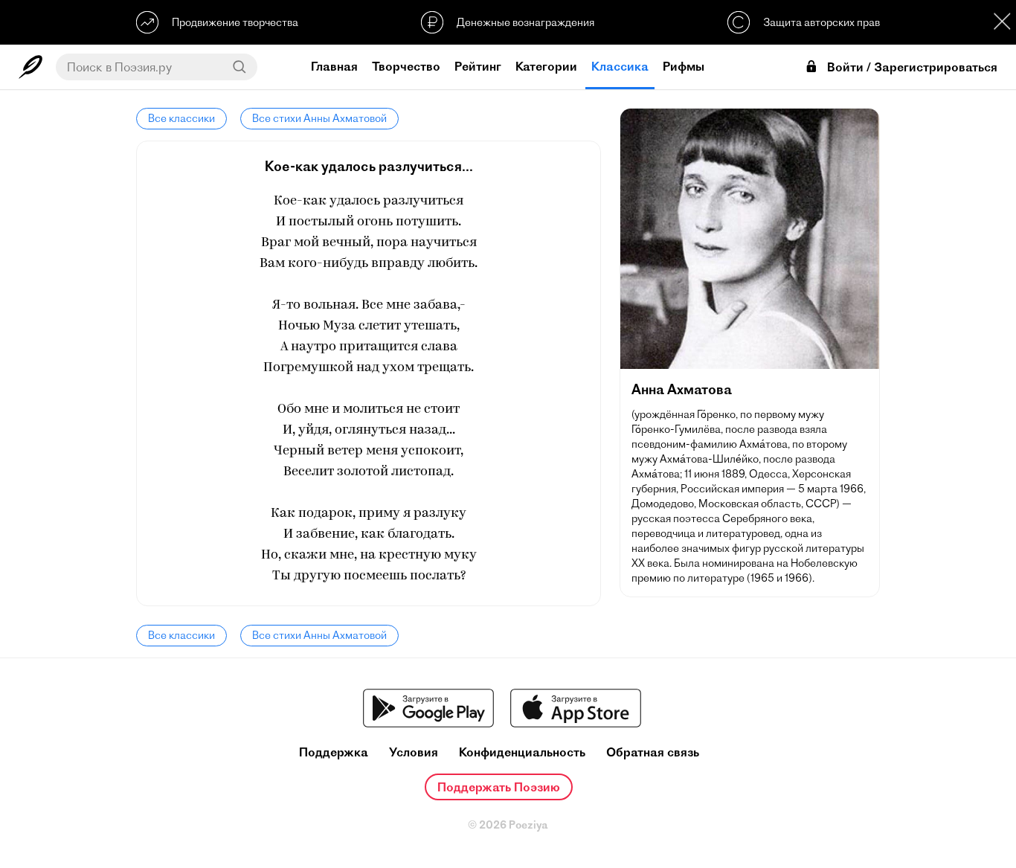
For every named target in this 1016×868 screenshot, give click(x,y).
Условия (413, 752)
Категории (546, 66)
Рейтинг (477, 66)
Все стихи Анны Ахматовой (319, 118)
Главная (334, 66)
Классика (620, 66)
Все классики (181, 118)
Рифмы (683, 66)
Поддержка (333, 752)
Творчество (406, 66)
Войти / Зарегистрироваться (912, 67)
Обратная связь (652, 752)
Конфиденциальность (522, 752)
